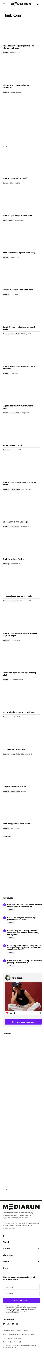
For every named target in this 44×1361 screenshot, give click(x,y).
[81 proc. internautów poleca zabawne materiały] (21, 352)
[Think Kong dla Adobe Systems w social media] (21, 469)
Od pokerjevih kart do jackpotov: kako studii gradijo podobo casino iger (25, 962)
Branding (6, 92)
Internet (5, 53)
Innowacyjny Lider (28, 1334)
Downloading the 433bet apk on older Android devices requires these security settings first (23, 933)
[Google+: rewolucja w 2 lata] (21, 773)
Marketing (11, 910)
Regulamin (13, 1311)
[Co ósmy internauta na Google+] (21, 508)
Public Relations (8, 220)
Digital (6, 1242)
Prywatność (23, 1309)
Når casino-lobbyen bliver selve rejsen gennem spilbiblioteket (22, 919)
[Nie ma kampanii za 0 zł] (21, 431)
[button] (4, 4)
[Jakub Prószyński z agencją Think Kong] (21, 239)
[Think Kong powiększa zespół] (21, 164)
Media (6, 1261)
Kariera (5, 183)
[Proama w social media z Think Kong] (21, 276)
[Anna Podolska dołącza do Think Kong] (21, 698)
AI (3, 1236)
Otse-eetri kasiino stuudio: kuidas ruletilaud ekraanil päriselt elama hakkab (24, 906)
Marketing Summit (22, 1330)
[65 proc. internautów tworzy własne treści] (21, 392)
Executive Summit (8, 1330)
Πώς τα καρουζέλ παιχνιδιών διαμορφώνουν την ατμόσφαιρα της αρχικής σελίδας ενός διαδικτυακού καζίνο (25, 948)
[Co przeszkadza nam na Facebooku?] (21, 582)
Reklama (6, 640)
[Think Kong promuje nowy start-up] (21, 810)
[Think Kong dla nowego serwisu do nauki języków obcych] (21, 620)
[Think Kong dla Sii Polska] (21, 545)
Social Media (15, 334)
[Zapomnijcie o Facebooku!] (21, 735)
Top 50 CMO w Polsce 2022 (12, 1338)
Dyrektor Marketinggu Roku (12, 1334)
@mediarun (17, 977)
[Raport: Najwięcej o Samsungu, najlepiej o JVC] (21, 659)
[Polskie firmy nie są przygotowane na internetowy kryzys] (21, 32)
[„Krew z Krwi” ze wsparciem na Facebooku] (21, 71)
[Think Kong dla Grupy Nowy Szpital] (21, 202)
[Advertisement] (22, 123)
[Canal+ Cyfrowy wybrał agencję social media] (21, 313)
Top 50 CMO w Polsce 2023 (12, 1342)
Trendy (6, 1268)
